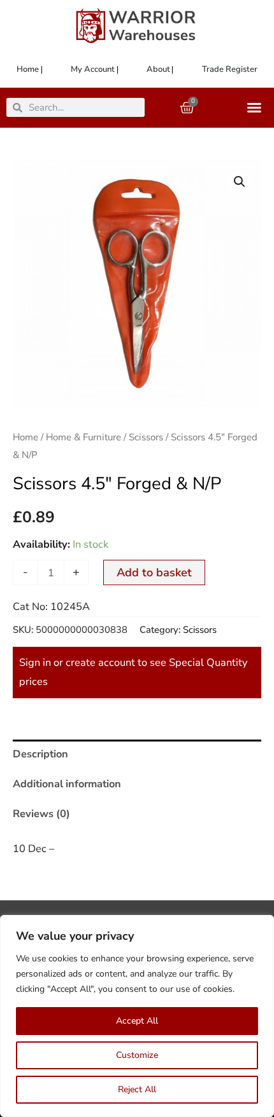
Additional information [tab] (67, 783)
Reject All (137, 1089)
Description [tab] (40, 754)
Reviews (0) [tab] (41, 813)
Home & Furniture (83, 437)
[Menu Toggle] (257, 107)
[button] (239, 181)
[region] (137, 1016)
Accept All (137, 1021)
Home (25, 437)
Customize (137, 1055)
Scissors (146, 437)
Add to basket (154, 572)
